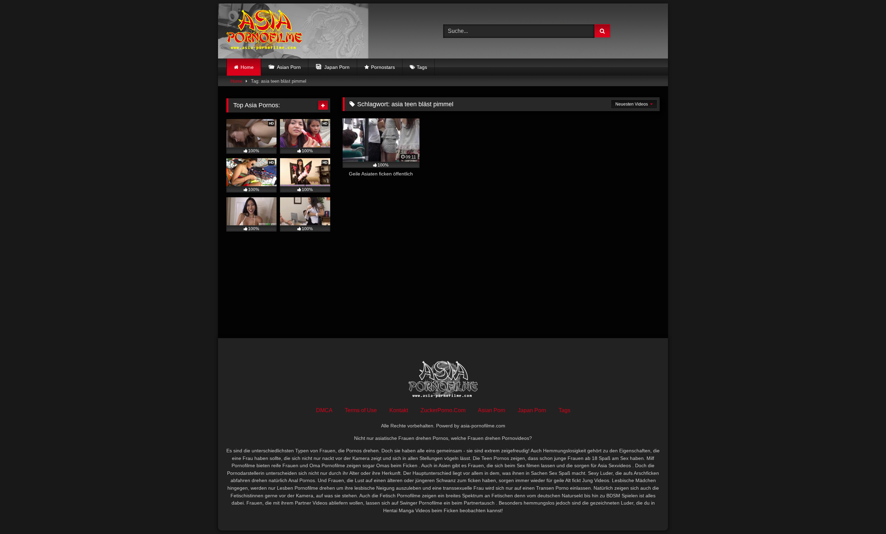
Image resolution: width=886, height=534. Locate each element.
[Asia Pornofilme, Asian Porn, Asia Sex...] (264, 31)
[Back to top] (864, 513)
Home (247, 67)
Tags (422, 67)
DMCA (324, 410)
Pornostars (383, 67)
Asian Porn (491, 410)
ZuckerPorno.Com (443, 410)
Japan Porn (532, 410)
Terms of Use (361, 410)
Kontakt (398, 410)
